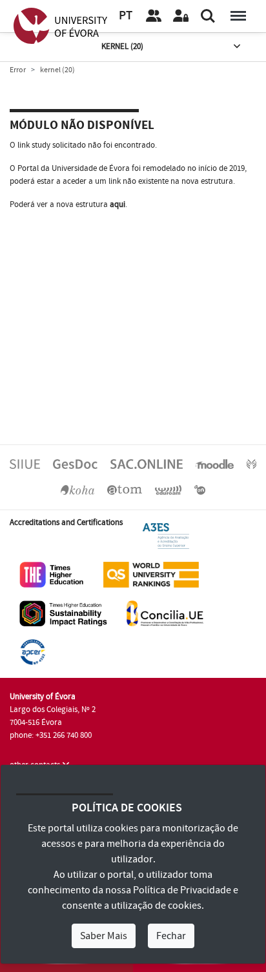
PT (125, 16)
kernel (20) (122, 46)
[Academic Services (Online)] (146, 464)
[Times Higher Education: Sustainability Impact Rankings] (63, 613)
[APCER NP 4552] (32, 651)
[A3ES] (166, 535)
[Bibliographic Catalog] (77, 489)
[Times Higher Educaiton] (51, 574)
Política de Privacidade (182, 890)
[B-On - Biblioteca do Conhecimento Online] (199, 489)
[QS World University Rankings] (151, 574)
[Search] (208, 16)
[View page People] (154, 16)
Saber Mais (103, 935)
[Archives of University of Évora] (124, 489)
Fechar (171, 935)
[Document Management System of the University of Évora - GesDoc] (75, 464)
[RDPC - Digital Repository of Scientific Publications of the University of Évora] (251, 464)
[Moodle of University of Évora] (214, 464)
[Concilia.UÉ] (165, 613)
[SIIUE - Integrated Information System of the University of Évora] (25, 464)
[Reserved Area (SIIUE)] (181, 16)
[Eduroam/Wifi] (168, 489)
